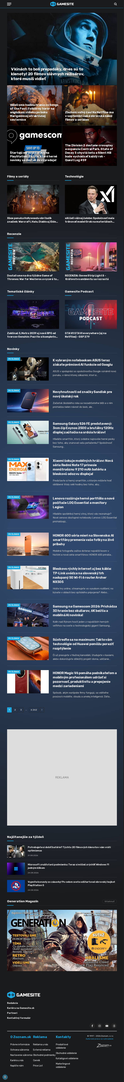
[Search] (115, 4)
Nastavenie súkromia (21, 1055)
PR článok (13, 359)
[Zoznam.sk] (105, 1046)
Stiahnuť (109, 901)
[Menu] (9, 4)
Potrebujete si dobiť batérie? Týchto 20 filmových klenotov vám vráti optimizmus (69, 849)
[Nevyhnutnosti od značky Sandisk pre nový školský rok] (28, 400)
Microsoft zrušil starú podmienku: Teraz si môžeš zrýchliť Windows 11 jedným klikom (68, 866)
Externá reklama (41, 1049)
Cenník (36, 1060)
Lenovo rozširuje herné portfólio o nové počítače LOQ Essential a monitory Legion (83, 502)
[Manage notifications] (5, 1077)
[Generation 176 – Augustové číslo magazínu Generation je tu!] (62, 940)
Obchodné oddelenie (66, 1053)
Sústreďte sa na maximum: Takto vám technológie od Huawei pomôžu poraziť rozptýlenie (83, 644)
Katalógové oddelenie (67, 1058)
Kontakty (63, 1037)
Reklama (40, 1037)
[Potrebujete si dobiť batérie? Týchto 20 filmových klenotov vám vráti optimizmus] (16, 851)
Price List (38, 1065)
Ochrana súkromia (19, 1049)
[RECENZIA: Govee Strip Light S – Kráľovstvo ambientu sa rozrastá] (91, 256)
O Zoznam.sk (20, 1037)
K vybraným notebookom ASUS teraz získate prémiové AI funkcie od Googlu (83, 362)
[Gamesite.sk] (62, 4)
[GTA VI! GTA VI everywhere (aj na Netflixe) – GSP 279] (91, 314)
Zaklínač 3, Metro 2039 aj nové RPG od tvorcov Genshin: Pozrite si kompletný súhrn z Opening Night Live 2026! (32, 335)
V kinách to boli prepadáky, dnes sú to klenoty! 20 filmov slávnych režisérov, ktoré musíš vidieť (47, 74)
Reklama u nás (40, 1044)
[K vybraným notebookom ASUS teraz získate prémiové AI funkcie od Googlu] (28, 369)
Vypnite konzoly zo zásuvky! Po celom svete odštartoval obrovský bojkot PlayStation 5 (71, 883)
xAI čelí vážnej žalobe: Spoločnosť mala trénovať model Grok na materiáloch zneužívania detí (89, 220)
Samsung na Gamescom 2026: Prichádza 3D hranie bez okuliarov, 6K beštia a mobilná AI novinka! (85, 610)
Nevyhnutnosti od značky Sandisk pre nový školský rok (82, 394)
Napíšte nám (17, 1065)
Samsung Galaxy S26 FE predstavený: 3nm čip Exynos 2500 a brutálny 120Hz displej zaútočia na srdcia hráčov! (83, 428)
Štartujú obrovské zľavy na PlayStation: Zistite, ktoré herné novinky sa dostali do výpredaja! (33, 156)
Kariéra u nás (17, 1060)
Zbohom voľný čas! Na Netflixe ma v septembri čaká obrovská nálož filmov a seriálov (89, 116)
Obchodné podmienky (44, 1055)
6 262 (34, 710)
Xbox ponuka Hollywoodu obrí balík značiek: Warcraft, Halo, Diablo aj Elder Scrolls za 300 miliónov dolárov (32, 220)
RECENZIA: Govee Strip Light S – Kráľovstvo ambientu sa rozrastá (86, 277)
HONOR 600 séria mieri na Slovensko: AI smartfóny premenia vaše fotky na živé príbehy (83, 540)
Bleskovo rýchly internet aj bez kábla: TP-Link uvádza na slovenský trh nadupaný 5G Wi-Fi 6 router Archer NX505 (82, 575)
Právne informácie (20, 1044)
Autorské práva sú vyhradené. (100, 1039)
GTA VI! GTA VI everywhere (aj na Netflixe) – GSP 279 (85, 335)
